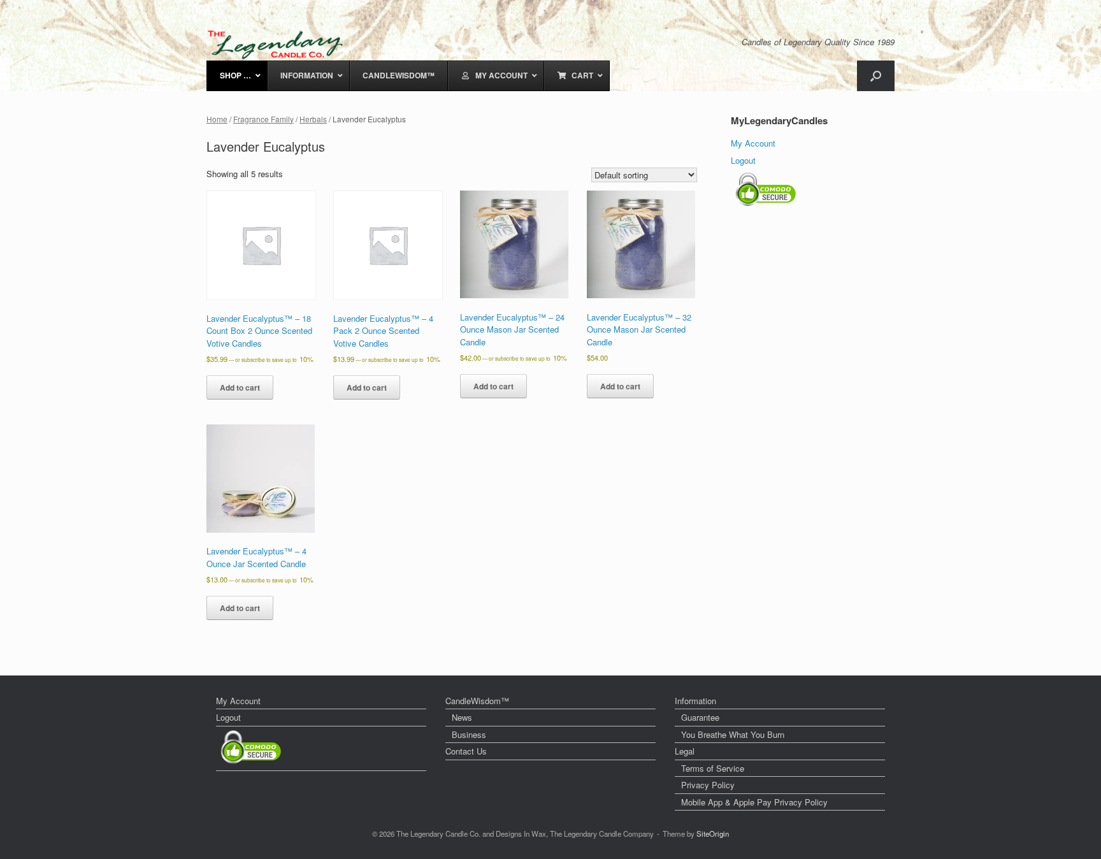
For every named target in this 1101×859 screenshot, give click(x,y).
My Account (753, 143)
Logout (743, 160)
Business (469, 734)
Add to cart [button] (240, 387)
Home (216, 118)
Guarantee (700, 717)
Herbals (313, 118)
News (462, 717)
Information (695, 701)
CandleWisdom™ (477, 701)
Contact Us (466, 751)
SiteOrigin (712, 833)
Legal (684, 751)
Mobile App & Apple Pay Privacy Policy (754, 802)
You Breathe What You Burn (732, 734)
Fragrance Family (263, 118)
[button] (876, 76)
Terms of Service (712, 768)
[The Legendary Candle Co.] (278, 45)
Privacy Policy (708, 785)
